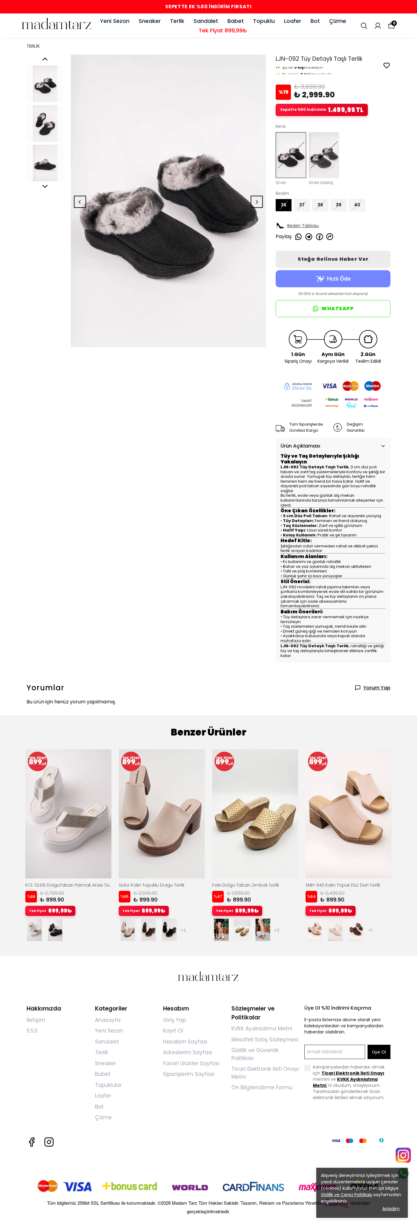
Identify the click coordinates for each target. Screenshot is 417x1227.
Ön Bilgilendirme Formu (261, 1087)
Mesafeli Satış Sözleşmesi (264, 1039)
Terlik (177, 21)
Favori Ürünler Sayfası (191, 1063)
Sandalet (206, 21)
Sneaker (150, 21)
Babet (235, 21)
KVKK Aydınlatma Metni (261, 1028)
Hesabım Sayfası (185, 1041)
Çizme (337, 21)
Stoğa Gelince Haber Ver (333, 259)
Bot (315, 21)
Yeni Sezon (114, 21)
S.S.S (32, 1030)
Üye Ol (379, 1052)
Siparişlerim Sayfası (188, 1074)
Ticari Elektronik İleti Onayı (352, 1073)
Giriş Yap (174, 1020)
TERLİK (33, 46)
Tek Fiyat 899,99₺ (223, 30)
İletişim (36, 1020)
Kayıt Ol (173, 1030)
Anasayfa (108, 1020)
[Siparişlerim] (378, 26)
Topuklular (108, 1085)
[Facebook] (32, 1142)
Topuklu (264, 21)
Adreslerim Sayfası (187, 1052)
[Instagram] (49, 1142)
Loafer (292, 21)
